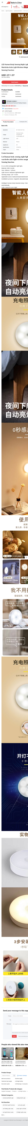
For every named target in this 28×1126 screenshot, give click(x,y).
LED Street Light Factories (9, 1105)
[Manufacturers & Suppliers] (14, 2)
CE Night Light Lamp (21, 1112)
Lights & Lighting (9, 10)
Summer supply (18, 1078)
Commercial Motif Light (8, 1098)
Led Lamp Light (21, 1105)
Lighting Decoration (18, 10)
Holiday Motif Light (21, 1098)
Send (14, 1036)
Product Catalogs (22, 1075)
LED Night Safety (19, 1081)
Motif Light (26, 10)
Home (2, 10)
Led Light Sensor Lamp (8, 1112)
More (2, 1115)
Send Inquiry (14, 82)
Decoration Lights (5, 1084)
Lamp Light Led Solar (21, 1108)
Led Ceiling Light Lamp (8, 1108)
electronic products (5, 1078)
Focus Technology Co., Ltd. (18, 1120)
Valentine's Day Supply (6, 1081)
